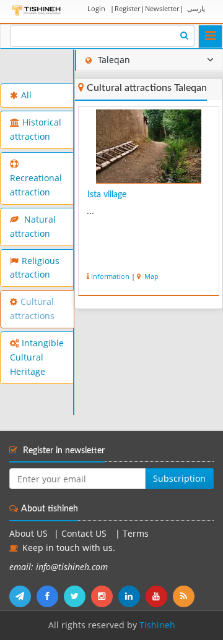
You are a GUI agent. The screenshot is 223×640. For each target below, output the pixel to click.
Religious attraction (34, 268)
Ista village (106, 194)
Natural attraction (33, 226)
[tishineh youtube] (159, 596)
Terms (136, 533)
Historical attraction (35, 129)
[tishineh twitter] (77, 596)
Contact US (85, 533)
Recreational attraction (36, 185)
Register (127, 8)
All (26, 95)
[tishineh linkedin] (132, 596)
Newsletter (162, 8)
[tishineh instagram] (104, 596)
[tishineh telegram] (23, 596)
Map (150, 276)
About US (28, 533)
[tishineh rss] (185, 596)
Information (110, 276)
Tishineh (157, 625)
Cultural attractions (32, 309)
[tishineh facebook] (50, 596)
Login (96, 8)
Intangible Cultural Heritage (37, 357)
